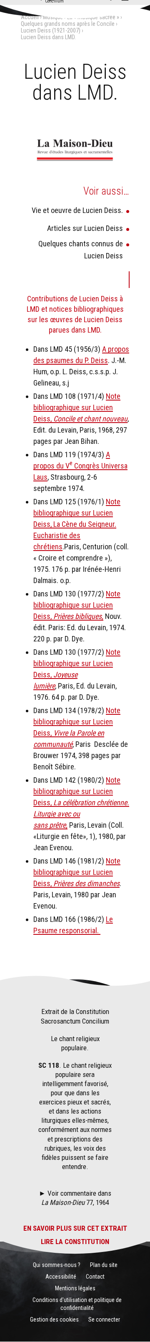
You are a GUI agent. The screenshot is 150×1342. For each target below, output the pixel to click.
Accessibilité (60, 1276)
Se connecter (104, 1319)
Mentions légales (75, 1288)
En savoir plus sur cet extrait (75, 1228)
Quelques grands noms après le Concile (68, 23)
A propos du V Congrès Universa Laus (80, 465)
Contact (95, 1276)
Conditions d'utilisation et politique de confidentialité (77, 1304)
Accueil (30, 17)
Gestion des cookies (54, 1319)
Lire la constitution (75, 1241)
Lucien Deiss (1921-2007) (50, 30)
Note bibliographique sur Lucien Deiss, (76, 407)
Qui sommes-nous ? (56, 1265)
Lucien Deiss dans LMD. (48, 37)
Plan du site (104, 1265)
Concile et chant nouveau (90, 418)
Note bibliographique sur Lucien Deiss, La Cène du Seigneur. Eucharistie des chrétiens (76, 524)
